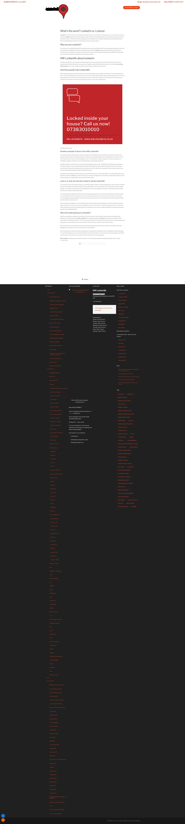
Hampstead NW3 (53, 719)
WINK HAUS (52, 667)
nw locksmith (130, 466)
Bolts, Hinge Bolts (54, 518)
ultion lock (120, 503)
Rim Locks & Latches (54, 443)
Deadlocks (52, 485)
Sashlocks (52, 511)
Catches (52, 481)
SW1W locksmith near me (123, 490)
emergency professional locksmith (126, 414)
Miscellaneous (53, 556)
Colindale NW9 (53, 748)
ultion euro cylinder (132, 500)
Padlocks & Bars (53, 552)
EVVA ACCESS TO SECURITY (56, 619)
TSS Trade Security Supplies (56, 656)
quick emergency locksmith (124, 476)
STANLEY (52, 652)
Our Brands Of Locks (53, 563)
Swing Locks (53, 541)
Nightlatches (53, 451)
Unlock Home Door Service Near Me (127, 379)
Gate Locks (52, 496)
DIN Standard (53, 488)
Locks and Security (53, 380)
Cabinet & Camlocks (54, 559)
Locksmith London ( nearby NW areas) (57, 759)
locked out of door (122, 430)
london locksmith (122, 457)
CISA (51, 597)
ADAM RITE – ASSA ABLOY (56, 571)
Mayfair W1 (52, 767)
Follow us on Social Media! (55, 813)
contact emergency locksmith (131, 7)
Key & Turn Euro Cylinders (56, 410)
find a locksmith (121, 420)
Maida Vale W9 (53, 782)
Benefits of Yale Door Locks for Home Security (129, 376)
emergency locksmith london (124, 410)
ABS (51, 567)
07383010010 (63, 240)
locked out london (122, 427)
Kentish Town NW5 (54, 733)
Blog (109, 7)
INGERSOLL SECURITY (55, 623)
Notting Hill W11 (53, 789)
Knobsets (52, 500)
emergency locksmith (123, 407)
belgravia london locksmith (124, 400)
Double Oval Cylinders (55, 395)
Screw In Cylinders (54, 436)
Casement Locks (54, 526)
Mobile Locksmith (54, 696)
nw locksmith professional (124, 470)
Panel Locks (53, 455)
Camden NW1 (53, 711)
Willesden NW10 (53, 752)
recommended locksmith (123, 480)
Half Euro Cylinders (54, 403)
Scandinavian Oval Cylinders (56, 432)
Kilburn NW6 (52, 737)
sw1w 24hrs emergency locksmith (125, 483)
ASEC (51, 574)
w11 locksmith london (123, 506)
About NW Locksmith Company (57, 700)
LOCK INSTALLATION (54, 327)
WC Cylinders (53, 440)
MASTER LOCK (53, 634)
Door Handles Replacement (56, 358)
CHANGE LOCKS (53, 308)
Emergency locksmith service (99, 294)
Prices (51, 806)
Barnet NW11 (52, 755)
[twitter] (34, 2)
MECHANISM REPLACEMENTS (56, 338)
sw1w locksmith (121, 486)
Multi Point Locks (54, 447)
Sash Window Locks (54, 533)
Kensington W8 (53, 778)
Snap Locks (52, 537)
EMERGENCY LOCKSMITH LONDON (58, 301)
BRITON (51, 589)
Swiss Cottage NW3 (54, 722)
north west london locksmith (124, 463)
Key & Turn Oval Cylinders (56, 414)
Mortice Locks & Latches (55, 470)
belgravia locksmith (122, 397)
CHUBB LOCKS (53, 593)
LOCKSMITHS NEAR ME (54, 373)
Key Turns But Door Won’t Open (126, 373)
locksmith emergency (132, 440)
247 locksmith (121, 394)
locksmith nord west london (124, 453)
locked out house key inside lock (125, 423)
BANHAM (52, 586)
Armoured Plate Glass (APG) (56, 474)
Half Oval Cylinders (54, 407)
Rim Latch (52, 462)
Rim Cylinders (53, 429)
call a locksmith (121, 404)
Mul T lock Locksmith (54, 641)
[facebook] (31, 2)
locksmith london (122, 447)
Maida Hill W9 (53, 785)
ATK (50, 582)
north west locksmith (123, 460)
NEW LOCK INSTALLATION (55, 330)
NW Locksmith (114, 7)
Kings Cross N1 (53, 771)
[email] (29, 2)
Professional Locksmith (123, 473)
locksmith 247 (121, 440)
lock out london (122, 437)
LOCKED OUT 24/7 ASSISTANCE (57, 304)
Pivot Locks (52, 529)
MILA (51, 638)
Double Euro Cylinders (55, 392)
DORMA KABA (53, 604)
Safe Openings (53, 349)
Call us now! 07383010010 (55, 366)
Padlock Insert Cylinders (55, 425)
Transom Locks (53, 544)
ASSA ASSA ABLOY (54, 578)
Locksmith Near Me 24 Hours (56, 703)
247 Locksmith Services (54, 297)
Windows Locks (53, 362)
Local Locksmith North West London (57, 707)
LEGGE (51, 630)
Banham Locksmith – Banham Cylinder (58, 388)
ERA (51, 615)
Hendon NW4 (53, 730)
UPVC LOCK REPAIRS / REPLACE (57, 334)
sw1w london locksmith (123, 496)
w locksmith (133, 506)
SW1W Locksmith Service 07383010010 (125, 493)
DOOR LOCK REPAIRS (55, 342)
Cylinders (52, 384)
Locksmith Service (89, 7)
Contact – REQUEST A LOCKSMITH (56, 809)
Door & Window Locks (54, 514)
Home (82, 7)
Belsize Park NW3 (54, 726)
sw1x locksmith (121, 500)
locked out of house (122, 433)
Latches (52, 503)
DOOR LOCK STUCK (54, 315)
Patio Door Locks (54, 522)
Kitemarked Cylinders (55, 418)
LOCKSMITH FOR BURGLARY (56, 312)
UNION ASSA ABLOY (54, 660)
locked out (130, 420)
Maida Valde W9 (122, 357)
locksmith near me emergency (124, 450)
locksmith (131, 437)
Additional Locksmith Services (55, 345)
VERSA (51, 663)
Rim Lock (52, 466)
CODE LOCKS (53, 600)
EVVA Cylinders (53, 399)
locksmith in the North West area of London (128, 443)
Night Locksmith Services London (57, 802)
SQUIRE (51, 649)
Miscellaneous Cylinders (55, 421)
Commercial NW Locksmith (56, 692)
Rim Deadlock (53, 459)
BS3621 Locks (52, 376)
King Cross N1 (121, 346)
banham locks (130, 394)
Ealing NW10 (121, 324)
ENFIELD (52, 608)
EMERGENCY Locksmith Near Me (56, 685)
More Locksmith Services (54, 323)
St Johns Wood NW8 (54, 744)
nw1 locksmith (121, 466)
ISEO (51, 627)
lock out (132, 433)
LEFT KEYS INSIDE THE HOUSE (56, 319)
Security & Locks (101, 7)
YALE (51, 671)
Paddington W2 (53, 774)
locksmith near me (133, 447)
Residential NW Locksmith (55, 689)
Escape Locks (53, 492)
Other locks (52, 548)
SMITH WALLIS (53, 645)
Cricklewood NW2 (54, 715)
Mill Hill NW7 (52, 741)
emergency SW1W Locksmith (124, 417)
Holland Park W (53, 793)
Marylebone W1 (53, 763)
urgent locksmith (130, 503)
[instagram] (37, 2)
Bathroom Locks (54, 477)
